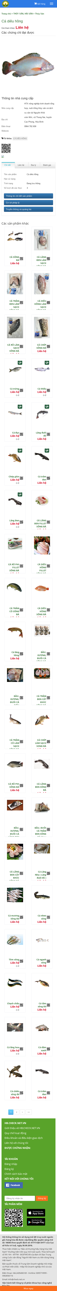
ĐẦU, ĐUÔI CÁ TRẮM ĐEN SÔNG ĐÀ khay (40, 832)
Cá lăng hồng (15, 654)
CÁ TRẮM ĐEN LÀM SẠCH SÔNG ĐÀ (14, 305)
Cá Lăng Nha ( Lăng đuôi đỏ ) (40, 874)
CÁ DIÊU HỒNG (20, 138)
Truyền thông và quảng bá (18, 209)
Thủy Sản (39, 14)
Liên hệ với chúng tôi (16, 1143)
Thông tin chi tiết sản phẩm (19, 196)
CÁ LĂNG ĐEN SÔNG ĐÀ (40, 786)
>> (29, 1112)
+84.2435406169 (19, 1273)
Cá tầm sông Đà (42, 1005)
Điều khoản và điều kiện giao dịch (24, 1138)
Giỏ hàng (41, 3)
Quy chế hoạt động (15, 1133)
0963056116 (7, 1275)
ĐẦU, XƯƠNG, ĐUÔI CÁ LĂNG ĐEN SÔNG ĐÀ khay (13, 835)
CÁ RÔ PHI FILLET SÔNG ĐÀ (13, 567)
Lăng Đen (14, 520)
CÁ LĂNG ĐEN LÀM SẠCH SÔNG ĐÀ (41, 262)
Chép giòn (14, 476)
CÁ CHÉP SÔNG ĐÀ (41, 346)
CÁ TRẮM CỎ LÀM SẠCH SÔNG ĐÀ (14, 744)
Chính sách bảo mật (16, 1173)
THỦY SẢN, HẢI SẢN (23, 14)
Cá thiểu (42, 388)
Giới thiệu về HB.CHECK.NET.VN (22, 1128)
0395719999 (41, 1273)
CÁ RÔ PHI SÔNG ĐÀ (13, 785)
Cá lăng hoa (13, 1047)
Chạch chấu (13, 1003)
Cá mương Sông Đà (13, 917)
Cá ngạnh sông (41, 961)
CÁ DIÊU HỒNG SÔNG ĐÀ (41, 611)
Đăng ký (9, 1169)
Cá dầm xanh (42, 1049)
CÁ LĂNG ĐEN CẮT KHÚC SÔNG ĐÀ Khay (14, 877)
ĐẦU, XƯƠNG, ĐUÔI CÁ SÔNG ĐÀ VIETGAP (41, 658)
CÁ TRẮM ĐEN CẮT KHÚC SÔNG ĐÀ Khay (41, 702)
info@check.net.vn (16, 1279)
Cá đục (15, 432)
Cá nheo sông (42, 917)
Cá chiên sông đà (14, 1093)
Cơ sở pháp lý (12, 202)
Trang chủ (6, 14)
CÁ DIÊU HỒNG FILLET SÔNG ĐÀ (41, 569)
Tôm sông (14, 959)
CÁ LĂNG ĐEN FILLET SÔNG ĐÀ (40, 523)
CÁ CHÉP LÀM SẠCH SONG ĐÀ (40, 743)
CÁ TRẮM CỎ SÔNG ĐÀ (14, 611)
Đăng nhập (11, 1164)
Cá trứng (14, 388)
